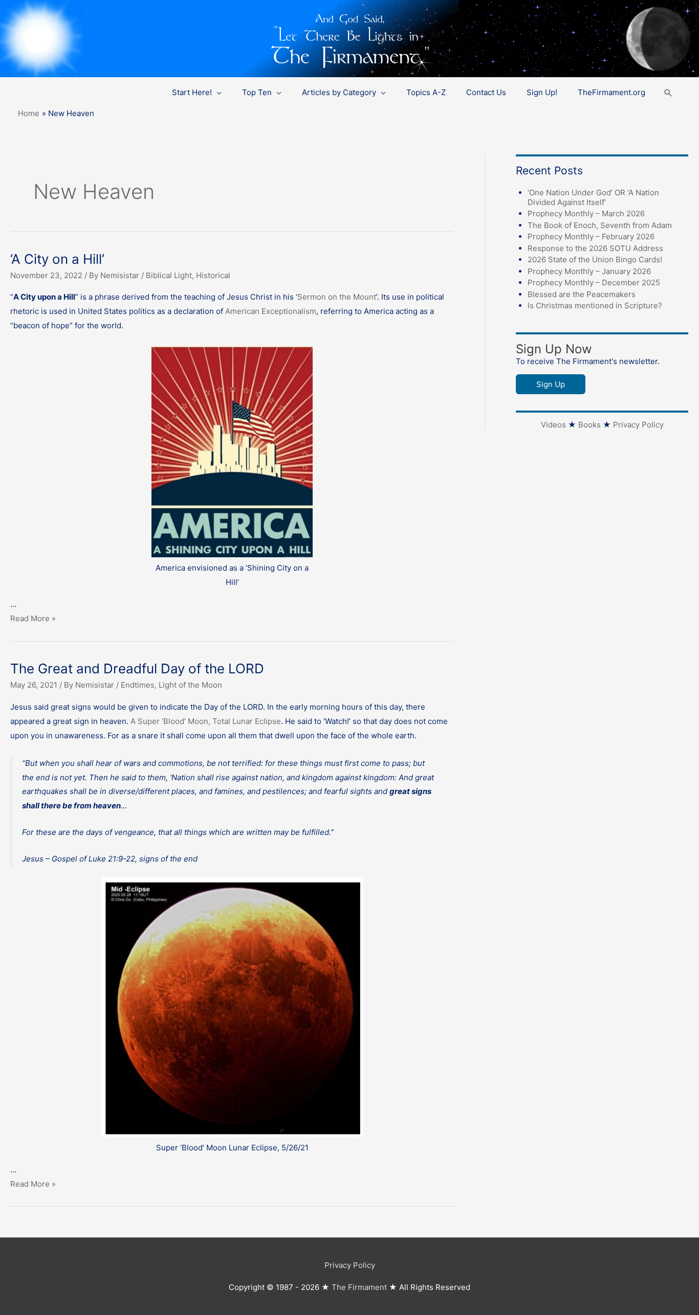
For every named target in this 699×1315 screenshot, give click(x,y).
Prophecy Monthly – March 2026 (586, 213)
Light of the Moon (190, 685)
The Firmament (359, 1287)
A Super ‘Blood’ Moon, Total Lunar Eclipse (205, 721)
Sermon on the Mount (336, 297)
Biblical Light (169, 275)
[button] (668, 93)
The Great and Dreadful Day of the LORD (137, 668)
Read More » (33, 618)
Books (589, 424)
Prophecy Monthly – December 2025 (594, 282)
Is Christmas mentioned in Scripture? (595, 305)
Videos (553, 424)
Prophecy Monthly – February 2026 (591, 236)
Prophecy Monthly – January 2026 (589, 271)
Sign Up (550, 384)
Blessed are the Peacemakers (582, 294)
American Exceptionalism (270, 311)
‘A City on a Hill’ (57, 259)
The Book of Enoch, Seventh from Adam (600, 225)
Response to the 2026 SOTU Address (595, 248)
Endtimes (138, 685)
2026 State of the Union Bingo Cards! (595, 259)
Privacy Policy (638, 424)
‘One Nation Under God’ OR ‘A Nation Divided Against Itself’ (593, 197)
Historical (213, 275)
